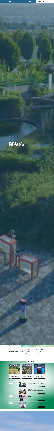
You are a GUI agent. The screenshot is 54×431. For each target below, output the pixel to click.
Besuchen (27, 1)
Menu (43, 1)
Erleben (30, 1)
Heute (39, 1)
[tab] (10, 346)
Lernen (33, 1)
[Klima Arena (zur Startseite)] (11, 1)
